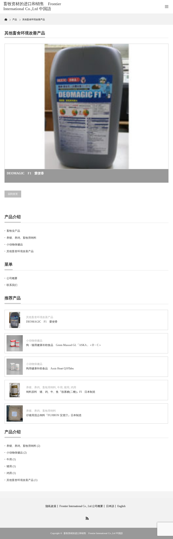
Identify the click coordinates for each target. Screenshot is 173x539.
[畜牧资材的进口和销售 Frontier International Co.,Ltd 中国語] (38, 6)
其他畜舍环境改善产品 (20, 251)
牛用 (60, 387)
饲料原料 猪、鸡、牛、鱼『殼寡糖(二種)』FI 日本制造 (60, 391)
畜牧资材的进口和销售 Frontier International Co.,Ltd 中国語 (93, 533)
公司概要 (12, 278)
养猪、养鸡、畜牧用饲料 (21, 237)
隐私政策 (51, 506)
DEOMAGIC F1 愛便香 (25, 173)
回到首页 (13, 194)
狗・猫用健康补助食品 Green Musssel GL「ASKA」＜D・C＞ (63, 345)
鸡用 (73, 387)
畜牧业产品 (13, 230)
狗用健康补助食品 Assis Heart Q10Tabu (50, 368)
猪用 (66, 387)
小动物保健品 (15, 244)
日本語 (110, 506)
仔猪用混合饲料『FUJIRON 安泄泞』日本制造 (54, 415)
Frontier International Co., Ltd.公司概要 (81, 506)
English (121, 506)
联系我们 (12, 285)
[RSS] (86, 517)
